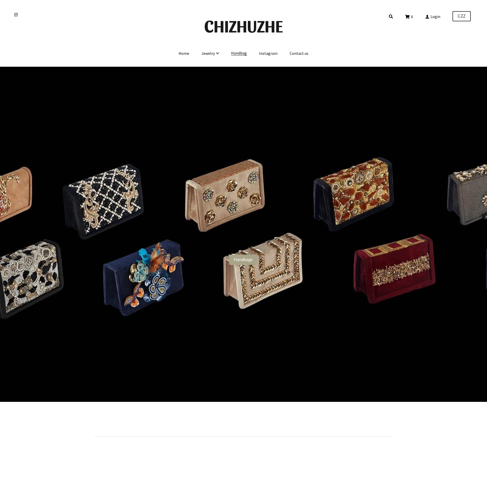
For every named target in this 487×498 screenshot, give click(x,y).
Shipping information (111, 419)
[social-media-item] (387, 421)
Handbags (243, 259)
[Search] (391, 16)
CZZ (462, 16)
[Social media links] (16, 15)
